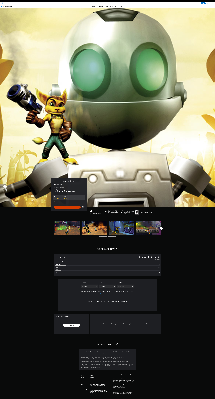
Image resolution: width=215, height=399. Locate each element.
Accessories (32, 3)
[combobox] (89, 286)
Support (47, 3)
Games (17, 3)
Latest (93, 6)
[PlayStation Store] (7, 6)
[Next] (161, 228)
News (40, 3)
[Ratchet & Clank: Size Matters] (67, 228)
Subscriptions (113, 6)
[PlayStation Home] (2, 3)
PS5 (12, 3)
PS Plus (24, 3)
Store (6, 3)
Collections (100, 6)
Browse (120, 6)
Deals (106, 6)
